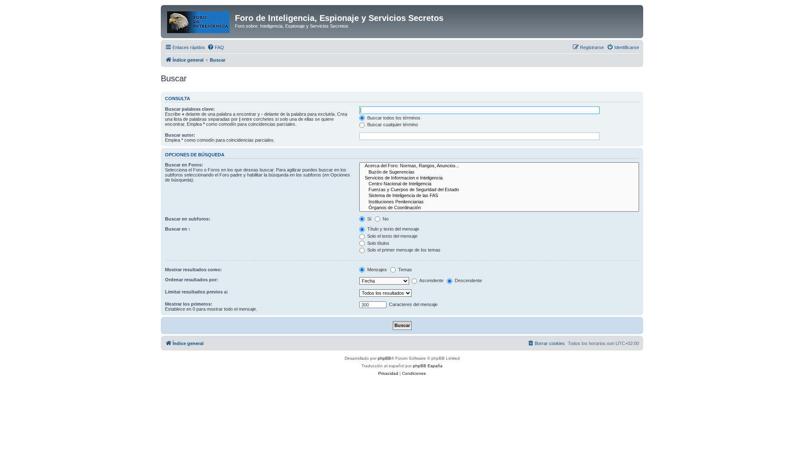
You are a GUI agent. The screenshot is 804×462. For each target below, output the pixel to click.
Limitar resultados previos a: (196, 291)
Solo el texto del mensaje (391, 236)
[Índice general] (199, 20)
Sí (368, 218)
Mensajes (376, 269)
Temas (404, 269)
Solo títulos (377, 243)
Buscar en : (177, 228)
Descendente (468, 280)
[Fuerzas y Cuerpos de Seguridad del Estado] (499, 190)
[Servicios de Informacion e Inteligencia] (499, 178)
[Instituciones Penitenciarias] (499, 202)
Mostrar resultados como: (193, 269)
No (385, 218)
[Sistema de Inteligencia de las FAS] (499, 196)
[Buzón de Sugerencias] (499, 172)
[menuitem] (215, 47)
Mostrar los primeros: (188, 303)
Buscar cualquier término (392, 124)
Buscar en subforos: (187, 218)
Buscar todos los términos (393, 117)
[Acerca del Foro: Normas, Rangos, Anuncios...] (499, 166)
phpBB (384, 358)
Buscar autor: (180, 135)
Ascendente (430, 280)
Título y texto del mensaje (392, 228)
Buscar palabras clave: (190, 109)
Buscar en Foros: (184, 164)
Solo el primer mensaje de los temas (403, 249)
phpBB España (428, 365)
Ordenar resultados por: (191, 279)
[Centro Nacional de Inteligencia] (499, 184)
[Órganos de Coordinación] (499, 208)
